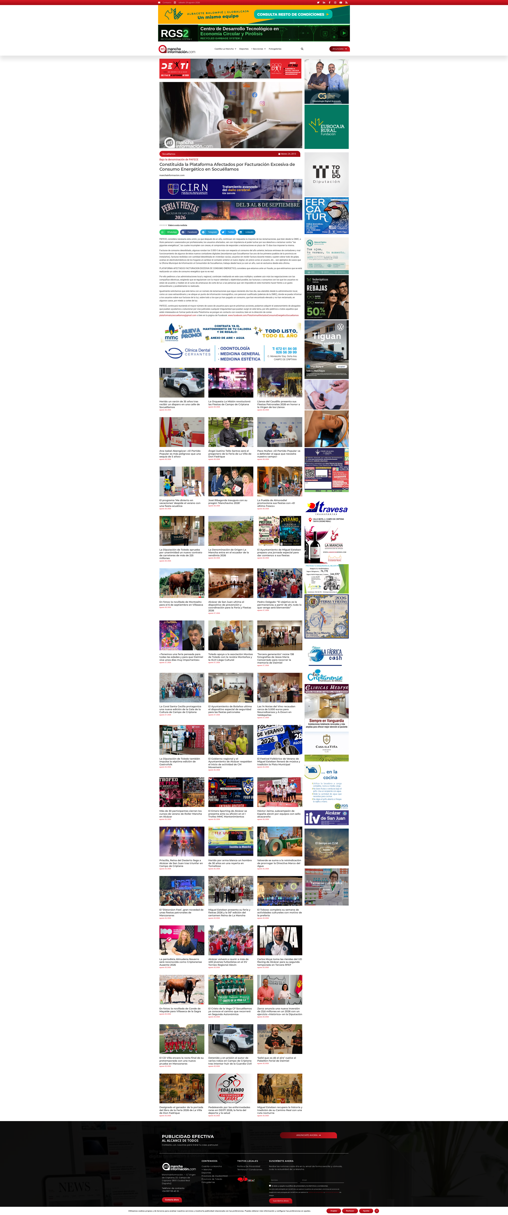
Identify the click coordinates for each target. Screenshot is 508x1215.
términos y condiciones (318, 1186)
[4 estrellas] (165, 225)
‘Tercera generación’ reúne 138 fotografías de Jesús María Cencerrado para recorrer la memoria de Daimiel (275, 658)
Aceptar (333, 1211)
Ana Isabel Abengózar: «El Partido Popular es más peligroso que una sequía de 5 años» (180, 453)
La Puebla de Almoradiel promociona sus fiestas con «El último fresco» (276, 503)
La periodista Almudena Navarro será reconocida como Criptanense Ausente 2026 (180, 962)
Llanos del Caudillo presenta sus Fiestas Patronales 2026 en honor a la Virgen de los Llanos (278, 404)
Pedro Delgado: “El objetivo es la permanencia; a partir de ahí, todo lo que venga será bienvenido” (279, 604)
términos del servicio (332, 1192)
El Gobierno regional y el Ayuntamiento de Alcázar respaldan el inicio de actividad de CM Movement (230, 763)
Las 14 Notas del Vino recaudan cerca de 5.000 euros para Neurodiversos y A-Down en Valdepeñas (276, 711)
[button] (225, 49)
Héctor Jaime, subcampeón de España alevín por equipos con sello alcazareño (279, 814)
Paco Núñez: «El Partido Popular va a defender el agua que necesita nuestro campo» (278, 453)
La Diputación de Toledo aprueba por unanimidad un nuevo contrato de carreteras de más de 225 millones (180, 554)
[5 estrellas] (166, 225)
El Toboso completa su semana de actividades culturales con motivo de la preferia (279, 912)
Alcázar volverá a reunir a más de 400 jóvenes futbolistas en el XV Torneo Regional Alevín (228, 962)
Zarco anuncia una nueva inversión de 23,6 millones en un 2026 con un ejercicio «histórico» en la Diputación (279, 1011)
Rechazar (350, 1211)
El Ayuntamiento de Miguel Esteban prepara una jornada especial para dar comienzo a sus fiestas (279, 552)
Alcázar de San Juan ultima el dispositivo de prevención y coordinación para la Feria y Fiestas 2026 (229, 606)
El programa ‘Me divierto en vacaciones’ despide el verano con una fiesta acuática (179, 503)
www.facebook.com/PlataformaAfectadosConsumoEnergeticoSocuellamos (263, 315)
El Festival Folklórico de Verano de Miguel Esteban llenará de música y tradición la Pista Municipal (278, 761)
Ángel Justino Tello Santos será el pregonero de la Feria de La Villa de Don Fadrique (229, 453)
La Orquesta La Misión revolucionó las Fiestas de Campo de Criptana (229, 403)
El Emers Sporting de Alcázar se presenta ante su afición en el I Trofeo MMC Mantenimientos (227, 814)
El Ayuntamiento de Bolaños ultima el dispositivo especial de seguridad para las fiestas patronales (230, 709)
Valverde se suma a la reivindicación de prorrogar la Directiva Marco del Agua (279, 863)
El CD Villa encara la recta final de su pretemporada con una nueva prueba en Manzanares (181, 1060)
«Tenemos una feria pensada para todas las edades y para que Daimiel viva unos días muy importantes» (181, 657)
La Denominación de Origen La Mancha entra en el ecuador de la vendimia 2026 (228, 552)
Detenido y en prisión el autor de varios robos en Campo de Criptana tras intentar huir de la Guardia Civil (230, 1060)
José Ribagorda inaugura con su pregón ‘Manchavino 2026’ (227, 502)
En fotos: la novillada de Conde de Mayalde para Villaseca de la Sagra (180, 1010)
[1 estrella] (160, 225)
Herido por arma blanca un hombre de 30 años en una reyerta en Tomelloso (230, 863)
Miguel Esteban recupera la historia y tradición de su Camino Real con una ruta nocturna (279, 1110)
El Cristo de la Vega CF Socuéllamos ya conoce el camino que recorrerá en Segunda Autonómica (230, 1011)
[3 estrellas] (163, 225)
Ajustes (366, 1211)
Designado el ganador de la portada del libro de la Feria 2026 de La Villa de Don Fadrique (181, 1110)
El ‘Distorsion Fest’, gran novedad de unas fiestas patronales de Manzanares (181, 912)
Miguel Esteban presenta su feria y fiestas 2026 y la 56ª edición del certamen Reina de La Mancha (229, 912)
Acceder (326, 850)
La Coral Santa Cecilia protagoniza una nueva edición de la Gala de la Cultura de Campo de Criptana (180, 709)
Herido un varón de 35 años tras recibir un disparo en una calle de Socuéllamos (179, 404)
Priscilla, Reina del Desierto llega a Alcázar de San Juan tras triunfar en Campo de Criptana (181, 863)
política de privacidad (296, 1186)
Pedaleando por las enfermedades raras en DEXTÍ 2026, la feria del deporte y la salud (229, 1110)
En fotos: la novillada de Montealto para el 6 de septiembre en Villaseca (181, 603)
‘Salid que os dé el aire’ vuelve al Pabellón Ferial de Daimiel (276, 1059)
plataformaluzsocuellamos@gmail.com (177, 315)
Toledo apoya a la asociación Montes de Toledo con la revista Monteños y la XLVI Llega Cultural (230, 657)
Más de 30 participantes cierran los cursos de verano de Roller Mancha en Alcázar (180, 814)
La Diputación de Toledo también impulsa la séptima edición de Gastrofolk (179, 761)
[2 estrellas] (162, 225)
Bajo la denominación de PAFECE (178, 159)
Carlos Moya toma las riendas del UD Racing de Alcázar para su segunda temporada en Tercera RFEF (279, 962)
